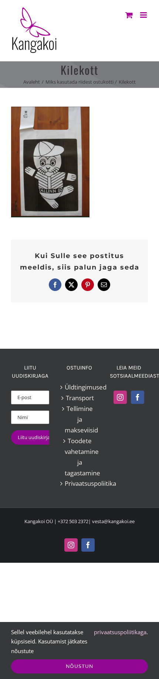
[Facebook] (137, 397)
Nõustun (79, 666)
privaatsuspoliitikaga (120, 632)
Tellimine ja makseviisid (80, 419)
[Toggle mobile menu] (144, 15)
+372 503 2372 (73, 521)
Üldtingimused (80, 387)
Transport (80, 398)
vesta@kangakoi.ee (113, 521)
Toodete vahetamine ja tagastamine (80, 456)
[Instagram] (120, 397)
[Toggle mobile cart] (129, 15)
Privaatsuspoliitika (80, 483)
